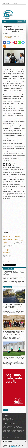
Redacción (7, 36)
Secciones (15, 1)
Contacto (14, 3)
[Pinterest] (15, 42)
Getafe (4, 1)
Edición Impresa (7, 3)
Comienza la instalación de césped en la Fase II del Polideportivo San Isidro (13, 358)
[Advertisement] (14, 7)
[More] (4, 46)
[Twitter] (8, 42)
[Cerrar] (25, 441)
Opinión (9, 1)
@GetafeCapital (8, 37)
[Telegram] (23, 42)
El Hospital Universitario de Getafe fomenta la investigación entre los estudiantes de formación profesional (7, 239)
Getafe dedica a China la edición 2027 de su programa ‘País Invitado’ (13, 331)
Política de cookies (15, 446)
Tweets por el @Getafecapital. (9, 411)
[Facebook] (4, 42)
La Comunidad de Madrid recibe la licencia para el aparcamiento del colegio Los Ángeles (14, 273)
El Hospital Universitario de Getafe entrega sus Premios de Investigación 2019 (18, 237)
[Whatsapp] (19, 42)
